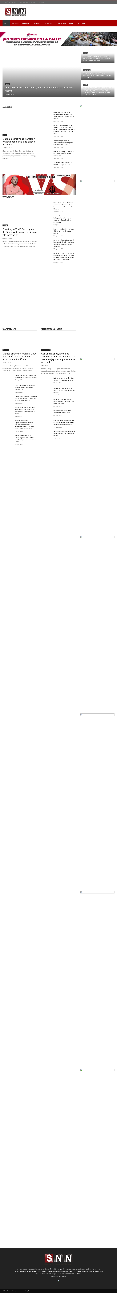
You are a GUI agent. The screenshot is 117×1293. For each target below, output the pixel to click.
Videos (71, 23)
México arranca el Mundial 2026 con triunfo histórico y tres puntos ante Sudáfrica (20, 356)
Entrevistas (61, 23)
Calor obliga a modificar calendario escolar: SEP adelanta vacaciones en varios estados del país (26, 398)
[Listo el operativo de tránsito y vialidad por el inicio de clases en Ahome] (42, 72)
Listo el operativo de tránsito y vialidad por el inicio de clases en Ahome (19, 142)
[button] (111, 23)
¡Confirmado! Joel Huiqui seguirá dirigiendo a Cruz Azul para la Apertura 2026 (25, 387)
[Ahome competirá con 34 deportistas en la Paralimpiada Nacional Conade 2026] (46, 143)
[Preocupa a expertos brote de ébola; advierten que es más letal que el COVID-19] (46, 401)
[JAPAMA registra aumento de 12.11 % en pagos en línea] (46, 165)
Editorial (25, 23)
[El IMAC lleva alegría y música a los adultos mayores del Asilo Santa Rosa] (46, 154)
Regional (87, 70)
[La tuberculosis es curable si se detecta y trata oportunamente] (46, 380)
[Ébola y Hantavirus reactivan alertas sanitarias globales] (46, 413)
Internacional (46, 350)
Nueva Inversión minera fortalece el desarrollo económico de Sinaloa (63, 231)
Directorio (81, 23)
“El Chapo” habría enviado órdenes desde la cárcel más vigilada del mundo (64, 433)
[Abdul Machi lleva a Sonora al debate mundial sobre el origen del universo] (46, 390)
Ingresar (41, 2)
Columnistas (36, 23)
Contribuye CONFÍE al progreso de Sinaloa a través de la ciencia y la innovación (20, 232)
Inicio (6, 23)
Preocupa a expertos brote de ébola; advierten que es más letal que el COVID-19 (63, 401)
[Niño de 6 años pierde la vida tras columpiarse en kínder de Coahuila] (8, 377)
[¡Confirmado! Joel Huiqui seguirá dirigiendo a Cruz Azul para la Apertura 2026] (8, 388)
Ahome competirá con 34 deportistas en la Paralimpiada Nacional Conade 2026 (63, 143)
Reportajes (49, 23)
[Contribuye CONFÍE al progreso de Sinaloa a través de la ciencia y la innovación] (20, 214)
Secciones (15, 23)
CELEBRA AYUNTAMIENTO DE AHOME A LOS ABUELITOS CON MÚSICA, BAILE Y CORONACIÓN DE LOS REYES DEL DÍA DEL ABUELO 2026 (64, 130)
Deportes (6, 350)
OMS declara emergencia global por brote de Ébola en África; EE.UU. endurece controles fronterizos (64, 422)
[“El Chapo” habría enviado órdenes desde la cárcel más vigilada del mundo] (46, 434)
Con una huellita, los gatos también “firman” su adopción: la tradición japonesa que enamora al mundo (58, 358)
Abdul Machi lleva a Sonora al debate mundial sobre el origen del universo (64, 390)
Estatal (5, 225)
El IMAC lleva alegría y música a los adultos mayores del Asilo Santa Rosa (63, 154)
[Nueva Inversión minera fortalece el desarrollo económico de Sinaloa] (46, 231)
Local (7, 84)
